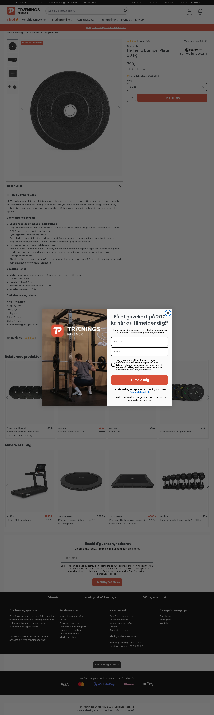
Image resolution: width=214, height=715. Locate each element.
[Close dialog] (168, 313)
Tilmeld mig (139, 380)
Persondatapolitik (139, 392)
